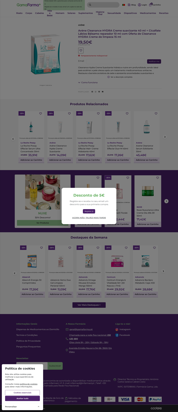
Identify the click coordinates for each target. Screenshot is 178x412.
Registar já (89, 211)
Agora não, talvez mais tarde (89, 218)
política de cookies (28, 384)
